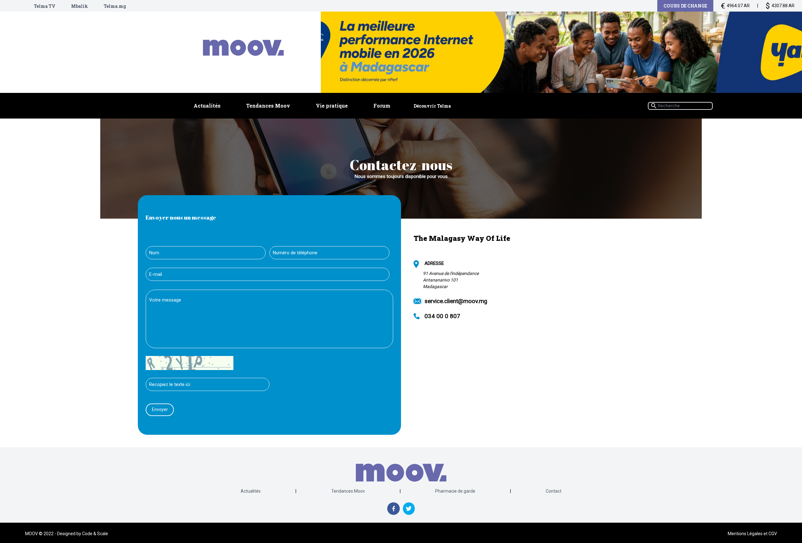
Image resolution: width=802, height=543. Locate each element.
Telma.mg (115, 6)
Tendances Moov (268, 105)
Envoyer (160, 409)
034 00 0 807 (442, 316)
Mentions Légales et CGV (752, 533)
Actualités (207, 105)
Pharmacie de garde (455, 491)
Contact (553, 491)
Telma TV (44, 6)
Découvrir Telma (432, 106)
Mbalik (79, 6)
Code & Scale (95, 533)
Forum (381, 105)
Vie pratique (332, 105)
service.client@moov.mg (455, 301)
